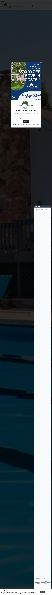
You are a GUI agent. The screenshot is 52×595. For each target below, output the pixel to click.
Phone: (20, 118)
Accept (42, 592)
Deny (47, 592)
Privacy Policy (29, 124)
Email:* (20, 116)
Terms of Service (35, 124)
